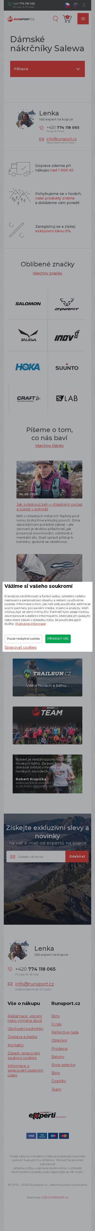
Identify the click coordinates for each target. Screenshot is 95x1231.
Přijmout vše (58, 638)
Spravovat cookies (20, 647)
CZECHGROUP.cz (54, 1197)
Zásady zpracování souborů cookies (24, 1055)
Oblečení (59, 1040)
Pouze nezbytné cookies (23, 638)
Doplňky (58, 1081)
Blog (55, 1073)
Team (56, 1089)
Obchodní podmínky (26, 1028)
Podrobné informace (30, 623)
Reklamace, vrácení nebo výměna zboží (25, 1018)
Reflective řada (65, 1032)
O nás (56, 1024)
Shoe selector (63, 1065)
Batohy (57, 1056)
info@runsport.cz (62, 139)
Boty (55, 1016)
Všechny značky (47, 273)
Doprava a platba (22, 1037)
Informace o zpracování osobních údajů (25, 1070)
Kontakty (16, 1045)
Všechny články (49, 445)
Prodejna (59, 1048)
